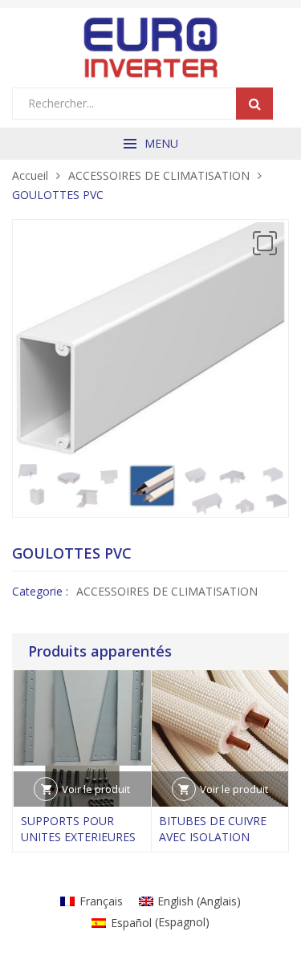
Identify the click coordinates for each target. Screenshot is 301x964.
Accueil (30, 175)
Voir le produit (96, 789)
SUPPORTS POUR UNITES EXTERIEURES (78, 828)
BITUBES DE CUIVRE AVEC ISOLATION (212, 828)
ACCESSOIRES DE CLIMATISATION (159, 175)
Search (254, 103)
